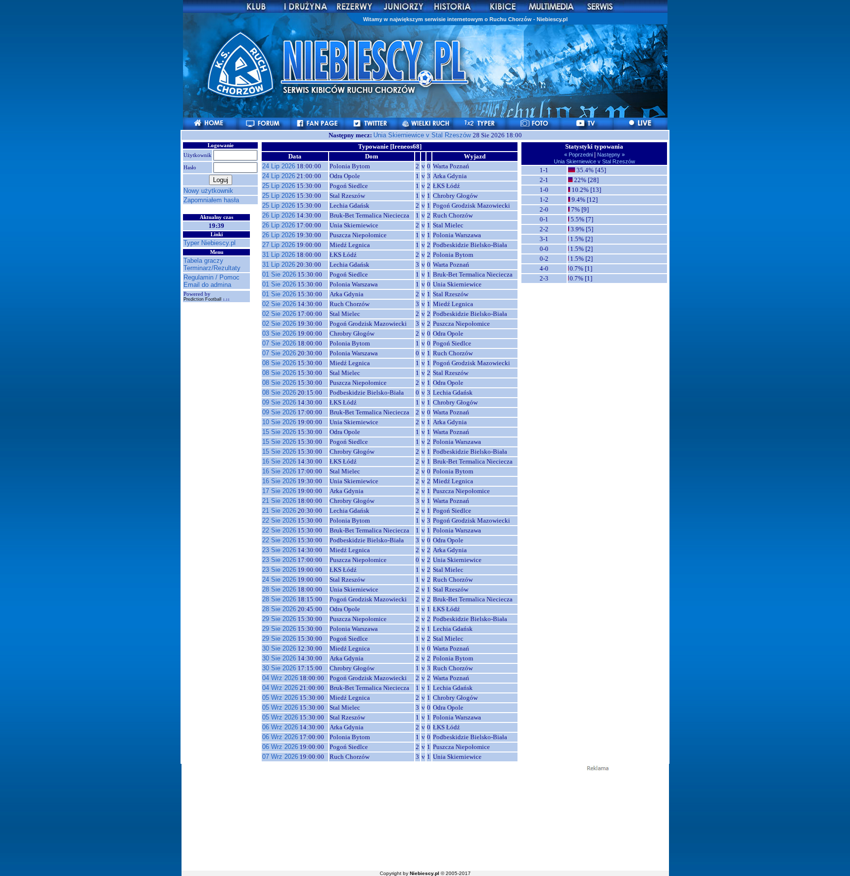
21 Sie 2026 (279, 500)
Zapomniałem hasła (211, 200)
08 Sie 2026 (279, 363)
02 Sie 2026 (279, 304)
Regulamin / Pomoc (211, 277)
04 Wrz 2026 (280, 678)
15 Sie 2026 (279, 432)
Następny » (610, 154)
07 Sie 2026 (279, 343)
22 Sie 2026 (279, 520)
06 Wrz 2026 (280, 727)
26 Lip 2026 (278, 215)
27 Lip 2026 (278, 245)
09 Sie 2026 (279, 402)
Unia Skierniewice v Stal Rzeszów (423, 135)
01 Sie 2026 (279, 274)
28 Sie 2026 (279, 589)
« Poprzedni (579, 154)
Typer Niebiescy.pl (209, 243)
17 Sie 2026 (279, 491)
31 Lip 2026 (278, 254)
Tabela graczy (203, 260)
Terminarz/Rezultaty (212, 268)
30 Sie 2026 (279, 648)
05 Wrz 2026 (280, 697)
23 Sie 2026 (279, 550)
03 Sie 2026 (279, 333)
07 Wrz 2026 (280, 756)
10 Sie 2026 (279, 422)
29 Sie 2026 (279, 619)
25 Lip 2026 (278, 185)
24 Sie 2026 (279, 579)
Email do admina (207, 284)
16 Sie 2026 (279, 461)
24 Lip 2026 (278, 166)
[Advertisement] (425, 820)
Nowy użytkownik (208, 190)
